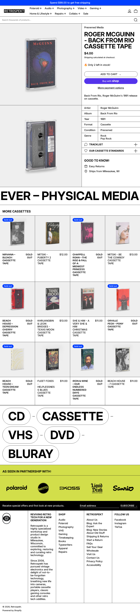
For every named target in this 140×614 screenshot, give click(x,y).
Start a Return (95, 540)
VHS (61, 530)
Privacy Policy (95, 561)
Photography (66, 527)
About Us (92, 519)
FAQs (90, 543)
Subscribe (127, 505)
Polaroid (63, 523)
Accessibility (94, 565)
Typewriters (65, 544)
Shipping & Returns (98, 536)
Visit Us (91, 554)
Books (62, 541)
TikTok (118, 527)
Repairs (63, 551)
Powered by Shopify (11, 610)
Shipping (88, 57)
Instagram (120, 523)
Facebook (120, 519)
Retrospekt (16, 607)
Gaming (63, 534)
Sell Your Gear (95, 547)
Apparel (63, 548)
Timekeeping (66, 537)
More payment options (111, 87)
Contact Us (93, 557)
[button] (136, 11)
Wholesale (93, 550)
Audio (62, 519)
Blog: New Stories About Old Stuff (97, 531)
